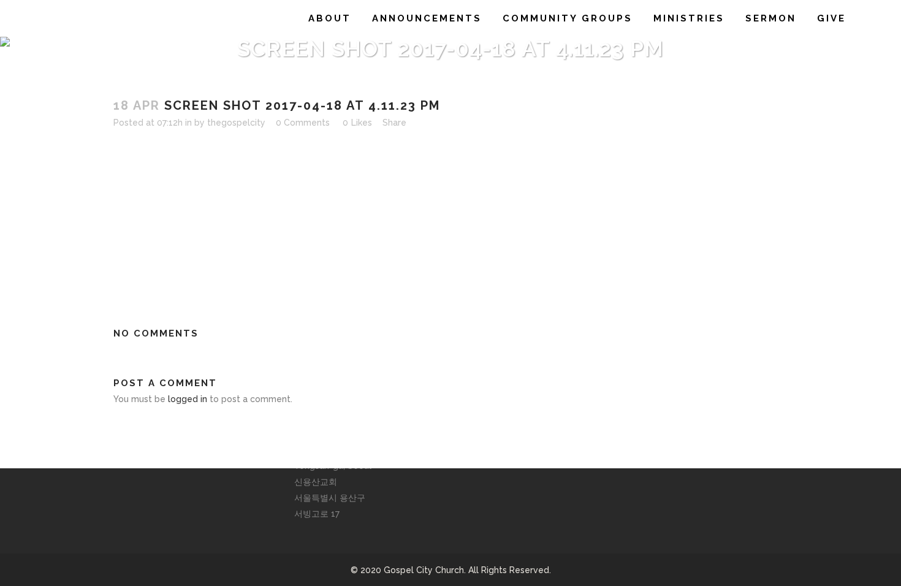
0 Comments (303, 122)
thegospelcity (236, 122)
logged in (187, 399)
